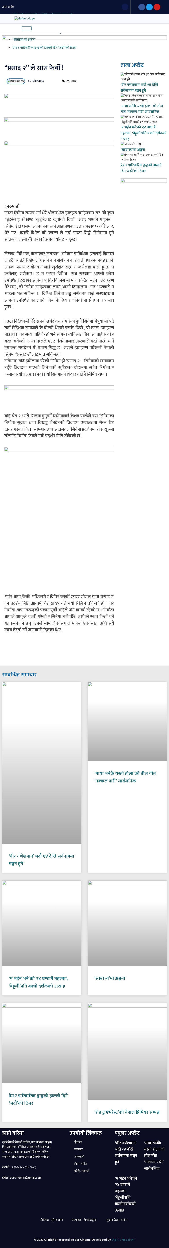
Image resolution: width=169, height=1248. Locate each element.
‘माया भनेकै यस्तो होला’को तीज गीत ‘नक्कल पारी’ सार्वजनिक (142, 109)
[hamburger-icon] (27, 28)
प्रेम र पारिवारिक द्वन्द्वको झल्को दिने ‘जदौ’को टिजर (45, 48)
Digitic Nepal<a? (123, 1239)
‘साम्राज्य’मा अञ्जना (24, 40)
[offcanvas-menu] (3, 18)
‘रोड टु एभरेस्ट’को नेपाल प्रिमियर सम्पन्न (127, 1112)
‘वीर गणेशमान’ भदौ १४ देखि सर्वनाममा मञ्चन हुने (139, 88)
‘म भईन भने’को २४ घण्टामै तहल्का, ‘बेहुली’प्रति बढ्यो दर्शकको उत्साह (144, 133)
